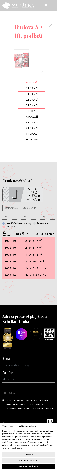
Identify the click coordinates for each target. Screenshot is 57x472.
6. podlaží (32, 105)
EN (45, 5)
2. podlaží (32, 128)
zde (51, 408)
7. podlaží (32, 100)
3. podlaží (32, 123)
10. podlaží (31, 83)
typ (27, 233)
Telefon (8, 372)
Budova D (29, 208)
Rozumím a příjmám (28, 466)
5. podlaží (31, 111)
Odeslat (10, 393)
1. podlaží (31, 134)
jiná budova (32, 140)
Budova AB (11, 208)
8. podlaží (32, 94)
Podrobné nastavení (29, 460)
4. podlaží (32, 117)
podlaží (18, 233)
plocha (38, 233)
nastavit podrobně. (12, 448)
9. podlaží (32, 88)
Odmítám (28, 455)
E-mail (6, 358)
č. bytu (6, 234)
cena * (49, 233)
